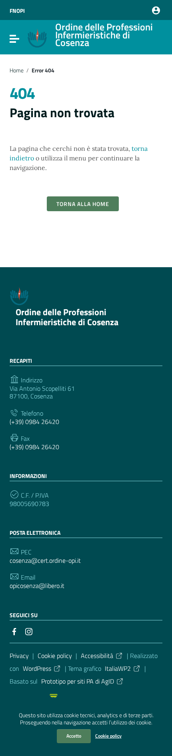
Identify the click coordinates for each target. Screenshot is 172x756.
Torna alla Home (82, 204)
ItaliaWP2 (118, 668)
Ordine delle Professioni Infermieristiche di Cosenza (67, 317)
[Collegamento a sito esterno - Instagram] (29, 631)
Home (17, 70)
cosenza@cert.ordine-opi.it (45, 560)
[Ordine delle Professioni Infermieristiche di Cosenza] (37, 45)
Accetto (73, 736)
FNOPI (17, 10)
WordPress (37, 668)
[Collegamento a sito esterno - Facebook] (14, 631)
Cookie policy (108, 736)
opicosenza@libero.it (37, 586)
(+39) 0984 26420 (34, 422)
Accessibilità (97, 655)
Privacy (19, 655)
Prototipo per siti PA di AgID (77, 681)
